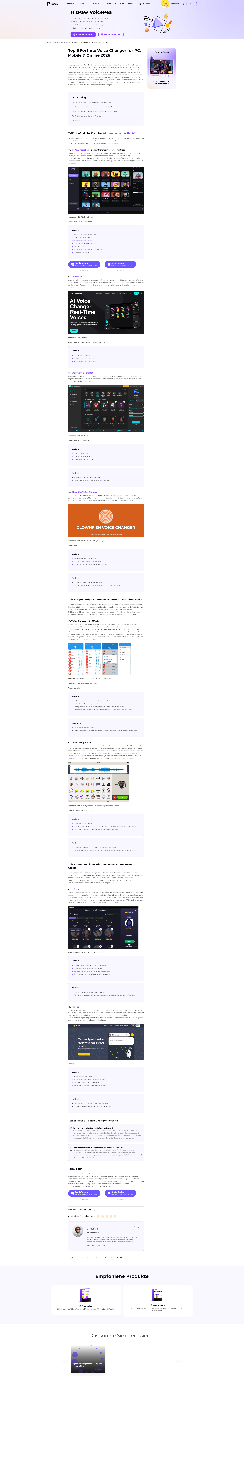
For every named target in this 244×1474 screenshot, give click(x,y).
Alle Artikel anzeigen (95, 1245)
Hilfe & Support (126, 4)
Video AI (70, 4)
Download (146, 4)
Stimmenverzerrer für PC (118, 133)
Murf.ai (75, 1007)
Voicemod (77, 277)
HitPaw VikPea (157, 1305)
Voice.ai (75, 889)
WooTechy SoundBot (82, 373)
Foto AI (83, 4)
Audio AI (96, 4)
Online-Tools (111, 4)
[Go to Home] (52, 4)
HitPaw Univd (85, 1306)
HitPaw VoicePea (80, 150)
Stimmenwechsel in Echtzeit (83, 240)
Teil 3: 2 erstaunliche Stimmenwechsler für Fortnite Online (94, 111)
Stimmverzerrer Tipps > (61, 42)
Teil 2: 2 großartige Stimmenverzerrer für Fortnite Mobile (94, 107)
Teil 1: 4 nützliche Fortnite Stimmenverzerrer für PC (91, 102)
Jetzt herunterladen (84, 34)
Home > (50, 42)
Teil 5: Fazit (76, 121)
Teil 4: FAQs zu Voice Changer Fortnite (86, 116)
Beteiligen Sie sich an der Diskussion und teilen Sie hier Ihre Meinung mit (102, 1258)
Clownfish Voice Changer (84, 492)
